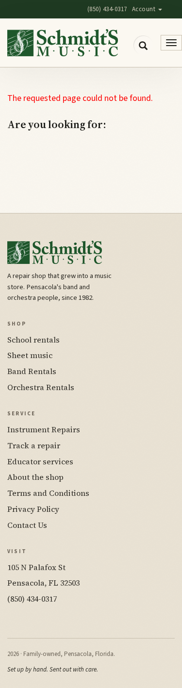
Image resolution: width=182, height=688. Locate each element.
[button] (143, 45)
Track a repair (33, 445)
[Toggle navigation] (171, 42)
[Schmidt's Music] (62, 42)
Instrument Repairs (43, 429)
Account (144, 9)
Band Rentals (31, 371)
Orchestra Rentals (40, 387)
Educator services (40, 461)
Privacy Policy (33, 509)
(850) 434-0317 (107, 9)
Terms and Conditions (48, 493)
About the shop (35, 477)
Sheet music (29, 355)
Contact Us (27, 525)
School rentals (33, 339)
